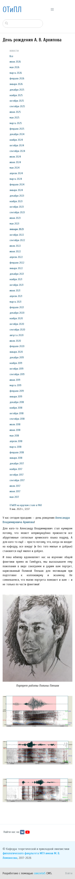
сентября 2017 (17, 480)
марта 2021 (15, 301)
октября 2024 (17, 145)
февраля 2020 (17, 346)
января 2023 (17, 229)
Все (11, 56)
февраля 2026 (17, 78)
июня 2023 (15, 218)
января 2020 (16, 351)
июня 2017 (15, 491)
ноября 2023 (16, 201)
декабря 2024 (17, 134)
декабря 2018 (17, 402)
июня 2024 (15, 162)
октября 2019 (16, 368)
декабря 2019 (17, 357)
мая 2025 (14, 117)
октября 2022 (17, 234)
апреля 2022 (16, 257)
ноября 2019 (16, 363)
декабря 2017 (17, 463)
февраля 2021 (17, 307)
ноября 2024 (16, 139)
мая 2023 (14, 223)
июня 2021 (15, 290)
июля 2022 (15, 245)
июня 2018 (15, 430)
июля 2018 (15, 424)
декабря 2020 (17, 312)
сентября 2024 (17, 151)
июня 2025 (15, 112)
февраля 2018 (17, 452)
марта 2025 (16, 123)
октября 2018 (17, 413)
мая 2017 (14, 497)
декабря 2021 (17, 273)
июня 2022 (15, 251)
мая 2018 (14, 435)
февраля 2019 (17, 391)
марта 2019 (15, 385)
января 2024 (16, 190)
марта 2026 (16, 72)
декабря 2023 (17, 195)
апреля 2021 (16, 296)
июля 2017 (15, 486)
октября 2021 (16, 285)
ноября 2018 (16, 407)
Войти (68, 873)
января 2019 (16, 396)
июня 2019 (15, 379)
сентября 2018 (17, 418)
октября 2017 (17, 474)
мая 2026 (14, 67)
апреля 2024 (16, 173)
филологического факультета (21, 853)
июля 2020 (15, 340)
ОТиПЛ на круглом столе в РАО (26, 505)
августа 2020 (17, 335)
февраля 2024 (17, 184)
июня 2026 (15, 61)
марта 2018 (15, 446)
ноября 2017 (16, 469)
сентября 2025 (17, 106)
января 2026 (16, 84)
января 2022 (16, 268)
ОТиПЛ (12, 9)
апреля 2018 (16, 441)
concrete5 (40, 873)
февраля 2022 (17, 262)
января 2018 (16, 457)
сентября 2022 (17, 240)
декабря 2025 (17, 89)
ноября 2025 (16, 95)
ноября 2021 (16, 279)
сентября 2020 (17, 329)
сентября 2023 (17, 212)
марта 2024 (16, 178)
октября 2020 (17, 324)
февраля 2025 (17, 128)
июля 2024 (15, 156)
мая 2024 (15, 167)
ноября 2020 (16, 318)
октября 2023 (17, 206)
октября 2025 (17, 100)
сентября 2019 (17, 374)
